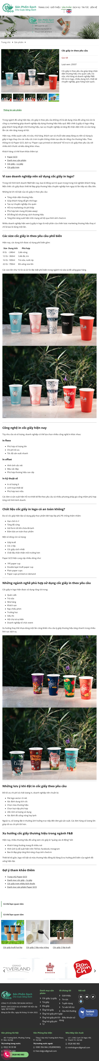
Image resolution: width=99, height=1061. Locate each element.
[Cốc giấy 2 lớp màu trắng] (37, 932)
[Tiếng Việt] (69, 11)
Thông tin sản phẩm (12, 110)
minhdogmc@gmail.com (79, 1047)
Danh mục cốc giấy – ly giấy (19, 880)
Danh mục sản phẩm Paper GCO (22, 887)
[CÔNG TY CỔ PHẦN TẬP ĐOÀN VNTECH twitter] (93, 996)
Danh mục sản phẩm (16, 160)
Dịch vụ (76, 7)
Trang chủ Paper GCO (17, 876)
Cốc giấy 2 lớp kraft (61, 947)
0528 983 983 (74, 1043)
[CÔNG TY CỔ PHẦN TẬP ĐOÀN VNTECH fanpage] (88, 1012)
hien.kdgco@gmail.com (46, 1051)
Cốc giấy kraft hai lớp (12, 947)
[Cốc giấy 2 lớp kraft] (61, 932)
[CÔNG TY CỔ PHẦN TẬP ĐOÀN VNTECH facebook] (80, 996)
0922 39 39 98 (10, 1047)
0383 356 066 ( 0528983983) (48, 1047)
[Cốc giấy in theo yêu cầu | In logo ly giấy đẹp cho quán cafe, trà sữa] (19, 7)
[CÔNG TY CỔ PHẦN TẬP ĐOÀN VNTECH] (20, 995)
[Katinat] (82, 968)
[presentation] (4, 971)
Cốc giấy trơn (13, 167)
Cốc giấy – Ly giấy (15, 164)
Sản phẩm (66, 7)
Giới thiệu (55, 7)
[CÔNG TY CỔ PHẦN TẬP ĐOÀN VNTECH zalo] (80, 1001)
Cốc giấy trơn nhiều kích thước (21, 883)
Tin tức (85, 7)
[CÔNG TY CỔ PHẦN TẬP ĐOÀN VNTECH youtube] (87, 996)
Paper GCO (12, 157)
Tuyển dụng (67, 1003)
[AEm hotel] (16, 968)
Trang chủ (43, 7)
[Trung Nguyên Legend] (49, 968)
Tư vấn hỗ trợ (68, 1007)
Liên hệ (93, 7)
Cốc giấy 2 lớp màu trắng (37, 947)
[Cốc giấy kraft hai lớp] (12, 932)
